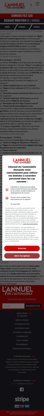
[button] (22, 204)
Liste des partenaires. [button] (30, 224)
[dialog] (22, 208)
